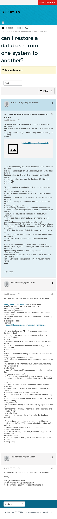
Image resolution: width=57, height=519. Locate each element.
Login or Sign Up (46, 2)
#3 (52, 468)
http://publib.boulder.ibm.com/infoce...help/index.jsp (25, 325)
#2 (52, 294)
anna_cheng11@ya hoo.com (15, 305)
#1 (52, 114)
